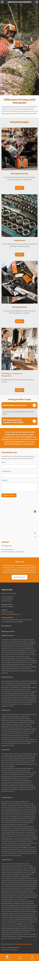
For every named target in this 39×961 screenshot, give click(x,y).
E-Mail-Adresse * (7, 471)
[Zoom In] (35, 533)
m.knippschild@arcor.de (13, 614)
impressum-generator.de (23, 944)
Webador (15, 949)
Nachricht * (5, 480)
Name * (4, 462)
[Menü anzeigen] (37, 2)
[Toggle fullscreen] (35, 511)
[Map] (20, 524)
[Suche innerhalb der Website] (2, 2)
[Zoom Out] (35, 536)
